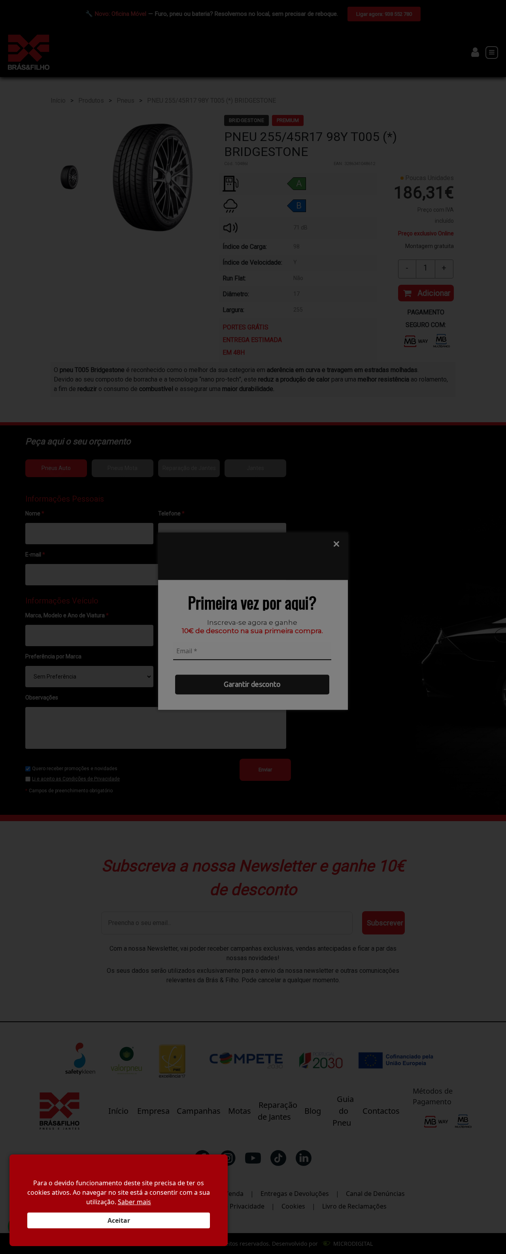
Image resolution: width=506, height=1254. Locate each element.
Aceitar (119, 1220)
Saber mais (134, 1202)
